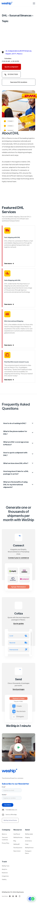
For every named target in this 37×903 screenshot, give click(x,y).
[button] (33, 3)
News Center (16, 851)
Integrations (5, 876)
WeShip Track (5, 866)
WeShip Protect (29, 847)
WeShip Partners (17, 837)
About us (4, 834)
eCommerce (28, 841)
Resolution (5, 872)
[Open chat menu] (31, 898)
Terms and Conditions (5, 838)
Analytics (4, 869)
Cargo (26, 844)
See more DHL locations (18, 82)
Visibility (4, 879)
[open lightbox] (18, 747)
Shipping (27, 837)
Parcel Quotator (17, 847)
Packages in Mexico (28, 852)
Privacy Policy (5, 843)
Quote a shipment (11, 67)
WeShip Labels (29, 834)
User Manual (16, 834)
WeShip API (16, 844)
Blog (14, 841)
